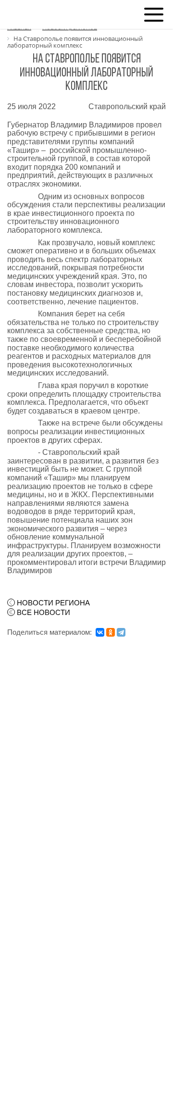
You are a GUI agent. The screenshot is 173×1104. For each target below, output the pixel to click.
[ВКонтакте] (100, 632)
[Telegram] (121, 632)
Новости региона (53, 603)
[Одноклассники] (110, 632)
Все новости (43, 612)
